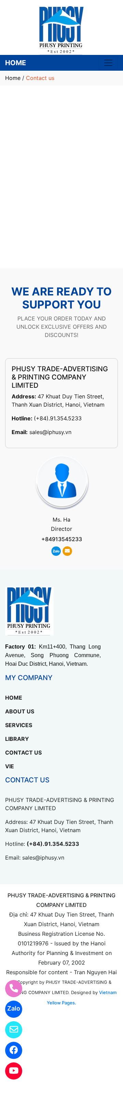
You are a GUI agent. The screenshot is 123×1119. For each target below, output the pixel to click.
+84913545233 (61, 539)
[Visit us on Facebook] (9, 1050)
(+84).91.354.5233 (58, 418)
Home (12, 77)
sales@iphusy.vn (50, 432)
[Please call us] (9, 988)
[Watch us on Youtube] (9, 1071)
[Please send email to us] (9, 1030)
